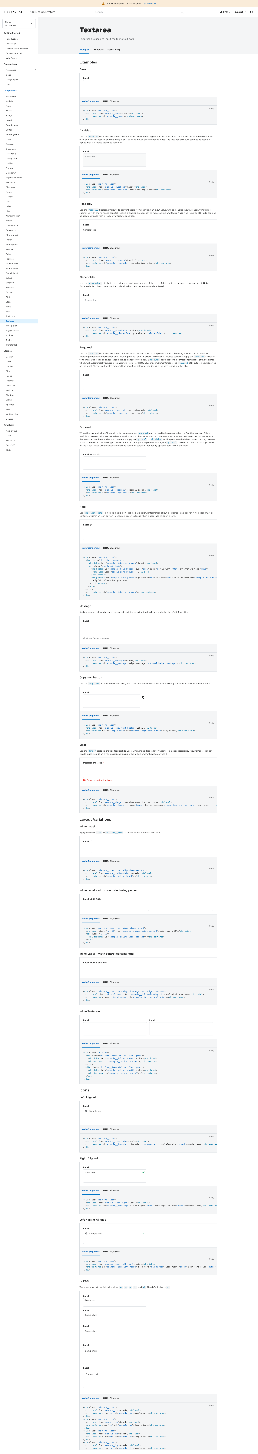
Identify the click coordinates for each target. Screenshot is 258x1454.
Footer (9, 192)
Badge (9, 115)
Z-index (9, 419)
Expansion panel (14, 177)
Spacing (10, 404)
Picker (9, 239)
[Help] (91, 525)
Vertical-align (12, 414)
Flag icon (10, 187)
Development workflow (17, 48)
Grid (8, 84)
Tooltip (9, 340)
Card (8, 139)
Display (9, 366)
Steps (8, 302)
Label (8, 206)
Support (239, 12)
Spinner (9, 292)
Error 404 (10, 440)
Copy (211, 108)
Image (9, 376)
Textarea (10, 321)
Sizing (9, 400)
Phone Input (12, 235)
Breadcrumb (12, 125)
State (8, 450)
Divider (9, 163)
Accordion (11, 96)
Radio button (12, 263)
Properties (98, 49)
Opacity (10, 380)
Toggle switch (12, 330)
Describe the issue (93, 762)
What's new (11, 58)
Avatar (9, 110)
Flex (8, 371)
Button (11, 130)
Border (9, 357)
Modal (9, 220)
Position (9, 390)
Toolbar (9, 335)
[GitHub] (251, 12)
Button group (12, 134)
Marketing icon (13, 216)
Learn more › (149, 3)
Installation (11, 43)
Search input (12, 273)
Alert (8, 106)
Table (8, 306)
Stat (8, 297)
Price (8, 254)
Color (8, 75)
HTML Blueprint (111, 101)
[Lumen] (15, 12)
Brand (9, 120)
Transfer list (11, 345)
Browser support (14, 53)
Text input (10, 316)
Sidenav (10, 282)
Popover (10, 249)
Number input (12, 225)
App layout (11, 431)
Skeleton (10, 287)
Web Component (91, 101)
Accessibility (113, 49)
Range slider (12, 268)
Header (9, 196)
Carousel (10, 144)
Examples (84, 49)
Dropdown (11, 173)
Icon (8, 201)
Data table (11, 153)
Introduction (12, 39)
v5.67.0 (224, 12)
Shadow (10, 395)
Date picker (11, 158)
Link (11, 212)
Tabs (8, 311)
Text (8, 409)
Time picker (11, 325)
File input (10, 182)
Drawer (9, 168)
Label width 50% (92, 899)
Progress (10, 259)
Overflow (10, 385)
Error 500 (10, 445)
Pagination (11, 230)
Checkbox (11, 149)
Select (9, 278)
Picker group (12, 244)
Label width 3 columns (95, 962)
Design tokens (12, 79)
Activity (9, 101)
